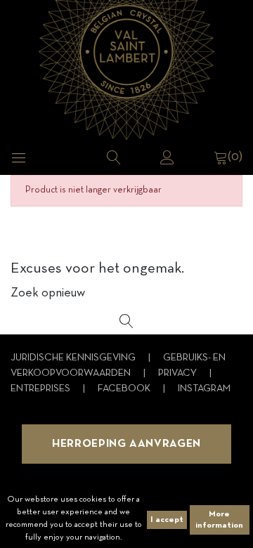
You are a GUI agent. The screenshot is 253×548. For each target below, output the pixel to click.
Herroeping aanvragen (126, 444)
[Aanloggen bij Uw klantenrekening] (167, 157)
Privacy (178, 373)
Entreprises (41, 388)
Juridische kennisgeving (74, 358)
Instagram (204, 388)
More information (219, 520)
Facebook (125, 388)
